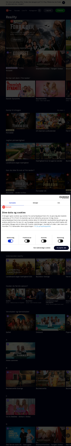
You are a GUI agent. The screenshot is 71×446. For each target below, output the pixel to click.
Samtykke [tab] (12, 203)
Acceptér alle (61, 248)
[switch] (27, 241)
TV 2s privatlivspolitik (42, 226)
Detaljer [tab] (35, 203)
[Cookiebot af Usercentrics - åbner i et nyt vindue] (61, 197)
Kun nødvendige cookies (42, 248)
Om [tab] (59, 203)
